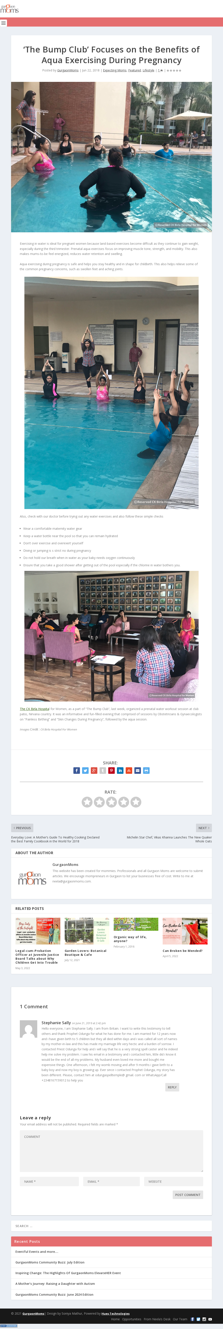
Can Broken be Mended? (183, 951)
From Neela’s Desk (157, 1319)
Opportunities (131, 1319)
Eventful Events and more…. (36, 1252)
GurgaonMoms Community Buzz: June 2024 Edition (54, 1294)
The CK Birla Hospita (34, 709)
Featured (134, 70)
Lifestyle (148, 70)
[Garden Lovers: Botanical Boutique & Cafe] (87, 931)
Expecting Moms (115, 70)
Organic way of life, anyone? (130, 939)
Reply (172, 1087)
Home (115, 1319)
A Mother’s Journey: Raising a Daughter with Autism (55, 1284)
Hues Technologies (115, 1314)
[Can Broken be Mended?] (185, 931)
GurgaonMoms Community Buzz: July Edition (49, 1262)
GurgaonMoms (68, 70)
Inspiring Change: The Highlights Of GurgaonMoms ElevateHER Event (68, 1273)
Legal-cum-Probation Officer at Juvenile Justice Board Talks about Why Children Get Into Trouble (37, 957)
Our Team (180, 1319)
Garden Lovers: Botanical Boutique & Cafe (85, 953)
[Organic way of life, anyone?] (136, 924)
